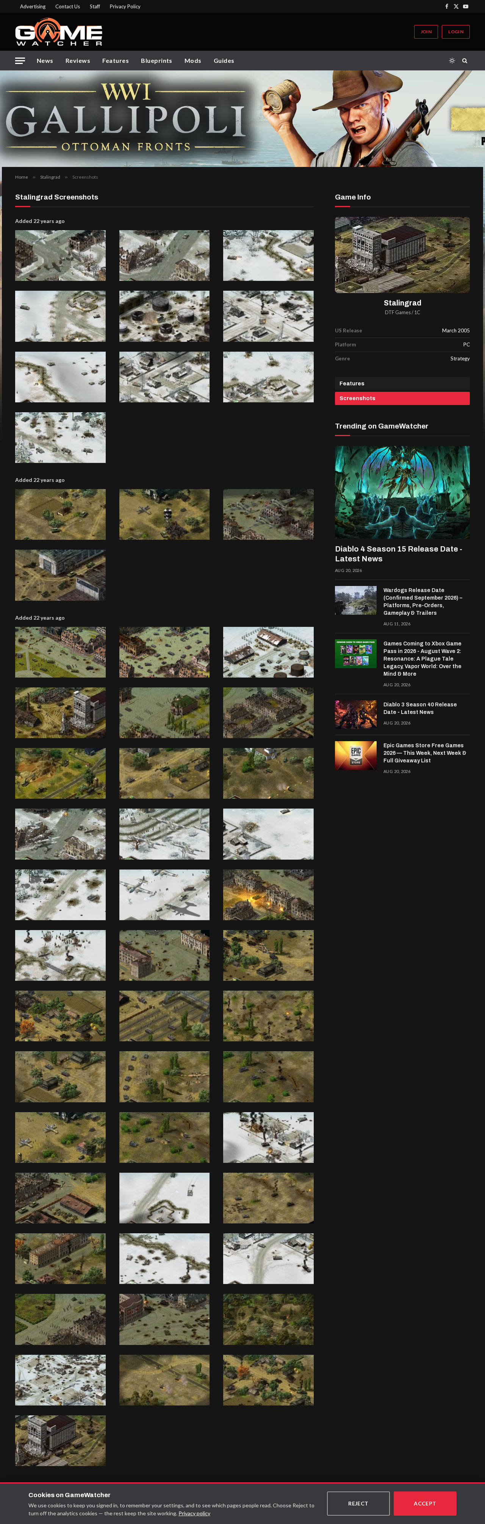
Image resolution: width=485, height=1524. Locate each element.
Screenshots (357, 398)
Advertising (32, 6)
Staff (95, 6)
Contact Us (67, 6)
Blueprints (156, 60)
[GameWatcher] (58, 32)
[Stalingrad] (402, 255)
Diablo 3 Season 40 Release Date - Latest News (420, 708)
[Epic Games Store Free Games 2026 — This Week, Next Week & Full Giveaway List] (356, 755)
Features (115, 60)
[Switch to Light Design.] (452, 61)
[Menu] (20, 60)
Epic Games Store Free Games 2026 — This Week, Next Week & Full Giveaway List (424, 753)
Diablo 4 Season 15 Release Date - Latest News (398, 554)
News (45, 60)
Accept (425, 1503)
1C (417, 312)
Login (455, 31)
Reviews (78, 60)
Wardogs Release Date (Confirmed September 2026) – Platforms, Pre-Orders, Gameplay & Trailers (422, 601)
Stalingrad (402, 303)
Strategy (460, 358)
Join (426, 31)
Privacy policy (194, 1513)
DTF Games (398, 312)
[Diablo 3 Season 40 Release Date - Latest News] (356, 714)
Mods (193, 60)
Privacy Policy (125, 6)
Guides (224, 60)
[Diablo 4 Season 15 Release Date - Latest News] (402, 492)
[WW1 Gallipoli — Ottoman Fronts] (242, 118)
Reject (358, 1503)
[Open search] (466, 60)
